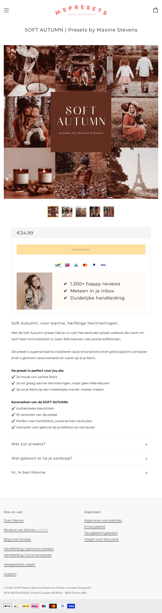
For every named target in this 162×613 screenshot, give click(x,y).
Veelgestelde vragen (19, 564)
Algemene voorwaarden (103, 520)
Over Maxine (14, 520)
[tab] (53, 211)
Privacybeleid (94, 527)
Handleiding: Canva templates (27, 555)
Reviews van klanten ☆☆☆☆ (26, 530)
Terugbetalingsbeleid (100, 533)
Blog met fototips (17, 539)
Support (10, 574)
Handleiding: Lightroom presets (29, 549)
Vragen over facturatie (101, 539)
